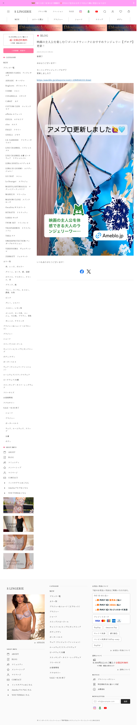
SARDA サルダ (11, 217)
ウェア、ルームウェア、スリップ (18, 429)
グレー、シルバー (12, 302)
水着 (7, 436)
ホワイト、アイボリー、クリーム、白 (18, 278)
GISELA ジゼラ (12, 134)
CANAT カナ (11, 101)
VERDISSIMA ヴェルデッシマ (18, 250)
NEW (17, 19)
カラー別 (7, 261)
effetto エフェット (13, 114)
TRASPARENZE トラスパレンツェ (18, 229)
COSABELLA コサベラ (15, 96)
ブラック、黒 (11, 284)
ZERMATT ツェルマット (16, 256)
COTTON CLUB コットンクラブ (18, 107)
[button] (10, 11)
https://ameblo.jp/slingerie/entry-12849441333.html (64, 80)
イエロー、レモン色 (13, 308)
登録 (125, 701)
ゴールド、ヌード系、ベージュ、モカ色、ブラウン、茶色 (18, 314)
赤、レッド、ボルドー (14, 266)
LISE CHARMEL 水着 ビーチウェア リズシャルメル (18, 156)
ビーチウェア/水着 (11, 379)
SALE (71, 11)
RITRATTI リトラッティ (16, 212)
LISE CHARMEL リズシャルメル (18, 149)
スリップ (99, 19)
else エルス (11, 124)
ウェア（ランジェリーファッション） (17, 368)
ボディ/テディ (9, 356)
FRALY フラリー (13, 129)
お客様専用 (8, 397)
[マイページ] (113, 11)
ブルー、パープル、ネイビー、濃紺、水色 (18, 291)
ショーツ (78, 19)
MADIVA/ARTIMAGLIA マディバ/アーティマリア (18, 187)
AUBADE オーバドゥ (15, 80)
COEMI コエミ (13, 91)
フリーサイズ (8, 392)
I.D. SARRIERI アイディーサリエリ (18, 141)
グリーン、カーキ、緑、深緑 (17, 272)
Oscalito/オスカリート (15, 207)
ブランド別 (42, 11)
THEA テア (10, 235)
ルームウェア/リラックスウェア (16, 374)
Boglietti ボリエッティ (16, 85)
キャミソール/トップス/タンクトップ (18, 350)
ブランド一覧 (9, 67)
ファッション (58, 11)
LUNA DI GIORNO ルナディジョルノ (18, 169)
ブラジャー (58, 19)
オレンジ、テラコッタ (14, 321)
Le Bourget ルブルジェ (16, 181)
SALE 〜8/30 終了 (11, 407)
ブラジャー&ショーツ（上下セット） (17, 327)
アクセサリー (9, 402)
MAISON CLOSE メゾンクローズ (17, 200)
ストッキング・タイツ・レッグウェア (18, 386)
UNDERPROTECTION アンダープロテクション (17, 242)
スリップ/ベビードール (13, 344)
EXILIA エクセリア (14, 119)
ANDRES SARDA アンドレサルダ (18, 74)
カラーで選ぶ (37, 19)
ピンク (8, 297)
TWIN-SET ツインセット (17, 222)
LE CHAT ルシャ (14, 176)
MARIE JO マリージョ (15, 194)
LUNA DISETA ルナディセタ (17, 163)
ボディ (120, 19)
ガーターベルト (9, 361)
